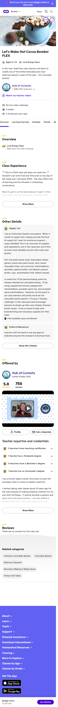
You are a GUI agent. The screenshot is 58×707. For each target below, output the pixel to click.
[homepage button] (6, 11)
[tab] (4, 122)
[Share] (46, 19)
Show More (28, 204)
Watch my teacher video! (18, 95)
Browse (14, 11)
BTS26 (36, 2)
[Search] (46, 11)
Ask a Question (43, 432)
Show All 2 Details (28, 345)
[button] (28, 448)
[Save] (52, 19)
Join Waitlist (45, 702)
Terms (25, 5)
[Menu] (51, 11)
